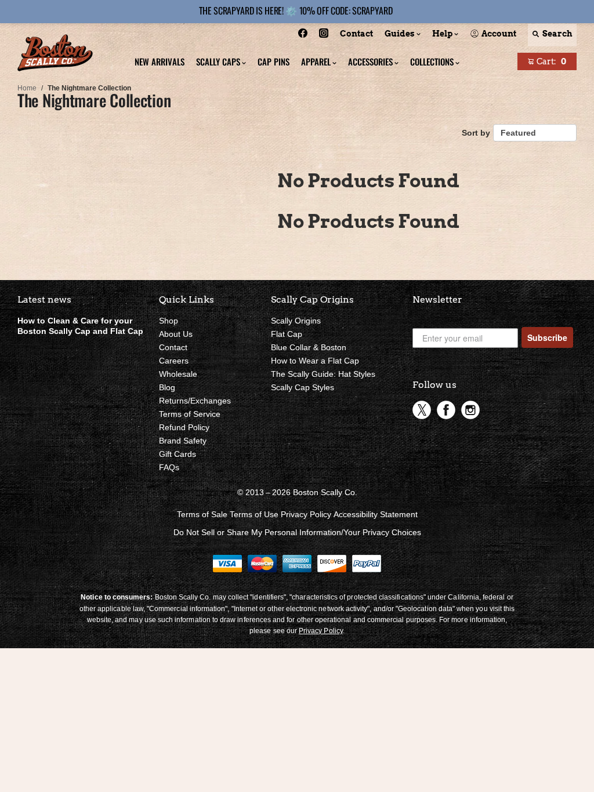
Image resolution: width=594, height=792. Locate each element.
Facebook (446, 410)
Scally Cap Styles (302, 387)
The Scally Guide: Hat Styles (323, 374)
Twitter (421, 410)
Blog (167, 387)
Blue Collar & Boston (308, 347)
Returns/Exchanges (195, 400)
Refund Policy (184, 427)
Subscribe (547, 337)
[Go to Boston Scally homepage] (55, 54)
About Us (176, 334)
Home (27, 88)
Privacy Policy (306, 514)
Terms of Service (189, 414)
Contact (173, 347)
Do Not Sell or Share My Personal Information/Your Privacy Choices (297, 532)
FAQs (169, 467)
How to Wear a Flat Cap (315, 360)
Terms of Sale (202, 514)
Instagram (470, 410)
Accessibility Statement (376, 514)
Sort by (476, 132)
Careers (174, 360)
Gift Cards (177, 454)
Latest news (44, 299)
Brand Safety (183, 440)
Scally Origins (296, 320)
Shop (168, 320)
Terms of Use (254, 514)
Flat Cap (286, 334)
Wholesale (178, 374)
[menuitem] (302, 35)
